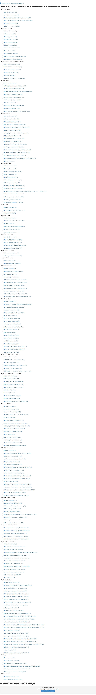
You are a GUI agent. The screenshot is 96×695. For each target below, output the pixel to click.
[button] (5, 3)
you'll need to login (54, 689)
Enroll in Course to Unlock (48, 691)
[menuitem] (0, 2)
